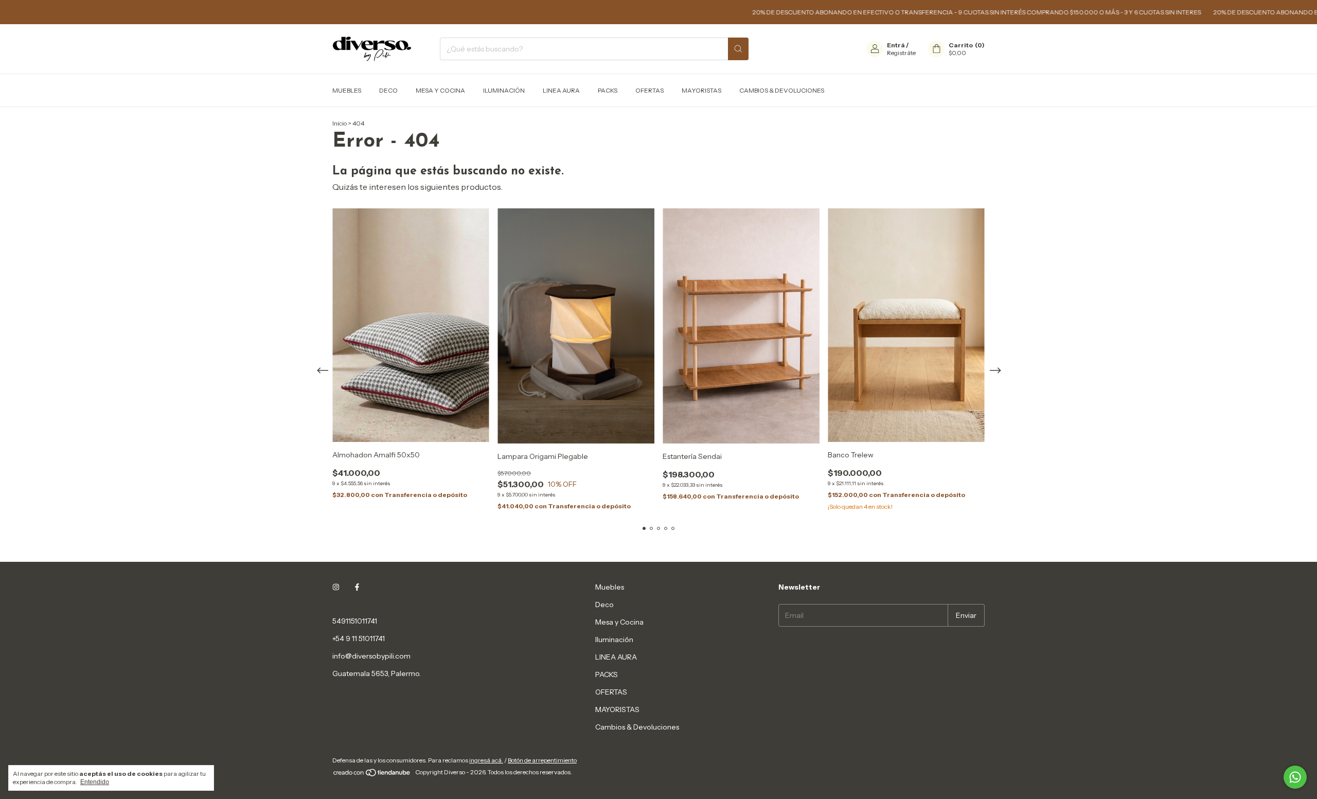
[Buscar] (738, 49)
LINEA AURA (561, 90)
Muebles (346, 90)
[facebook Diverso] (357, 587)
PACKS (607, 90)
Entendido (94, 782)
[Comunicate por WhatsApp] (1295, 777)
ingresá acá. (486, 760)
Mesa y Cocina (440, 90)
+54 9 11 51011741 (358, 638)
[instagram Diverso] (336, 587)
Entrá (896, 45)
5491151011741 (354, 621)
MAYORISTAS (701, 90)
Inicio (339, 123)
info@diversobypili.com (371, 656)
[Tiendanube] (372, 774)
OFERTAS (649, 90)
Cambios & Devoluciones (781, 90)
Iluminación (504, 90)
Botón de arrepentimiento (542, 760)
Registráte (901, 53)
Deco (388, 90)
